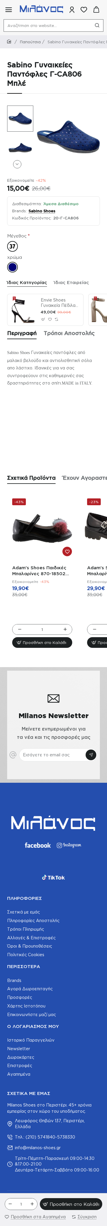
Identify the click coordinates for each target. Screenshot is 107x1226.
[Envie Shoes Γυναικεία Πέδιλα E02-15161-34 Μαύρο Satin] (23, 309)
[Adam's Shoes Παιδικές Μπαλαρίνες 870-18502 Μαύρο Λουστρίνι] (42, 528)
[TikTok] (53, 877)
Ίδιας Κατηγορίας (27, 282)
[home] (10, 42)
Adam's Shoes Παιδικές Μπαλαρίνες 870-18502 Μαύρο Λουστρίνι (39, 571)
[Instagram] (69, 845)
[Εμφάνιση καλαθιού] (96, 9)
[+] (32, 1204)
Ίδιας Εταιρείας (71, 282)
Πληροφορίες (24, 898)
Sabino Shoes (42, 211)
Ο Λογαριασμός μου (33, 1026)
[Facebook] (37, 845)
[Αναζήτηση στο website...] (97, 25)
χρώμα (14, 257)
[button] (17, 110)
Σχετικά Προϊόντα (31, 478)
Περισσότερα (23, 966)
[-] (10, 1204)
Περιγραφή (22, 333)
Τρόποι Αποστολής (69, 333)
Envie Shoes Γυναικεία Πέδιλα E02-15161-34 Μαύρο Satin (58, 303)
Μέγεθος (17, 235)
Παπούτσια (30, 42)
